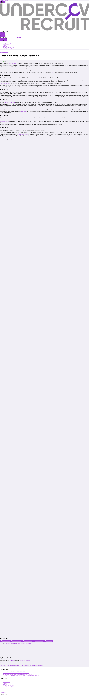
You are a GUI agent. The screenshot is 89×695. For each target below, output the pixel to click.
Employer (18, 643)
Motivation (23, 643)
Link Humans (12, 660)
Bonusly (53, 72)
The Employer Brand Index (8, 47)
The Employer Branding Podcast (9, 48)
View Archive (3, 662)
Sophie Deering (13, 58)
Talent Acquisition (6, 44)
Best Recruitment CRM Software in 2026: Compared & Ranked (16, 673)
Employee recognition (4, 83)
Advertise (5, 46)
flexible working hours (23, 134)
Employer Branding (7, 43)
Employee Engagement (11, 643)
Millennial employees (4, 121)
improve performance (12, 63)
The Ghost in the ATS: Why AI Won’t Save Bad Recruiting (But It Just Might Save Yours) (21, 675)
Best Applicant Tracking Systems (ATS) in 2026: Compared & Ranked (17, 674)
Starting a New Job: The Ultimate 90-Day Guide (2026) (14, 671)
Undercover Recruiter (7, 690)
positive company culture (10, 102)
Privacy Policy (3, 692)
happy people (24, 111)
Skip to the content (4, 0)
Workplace (5, 45)
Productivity (28, 643)
